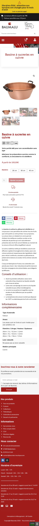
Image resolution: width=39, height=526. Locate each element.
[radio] (14, 170)
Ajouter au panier (16, 180)
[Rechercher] (35, 33)
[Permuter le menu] (3, 40)
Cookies (32, 523)
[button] (34, 76)
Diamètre (5, 169)
